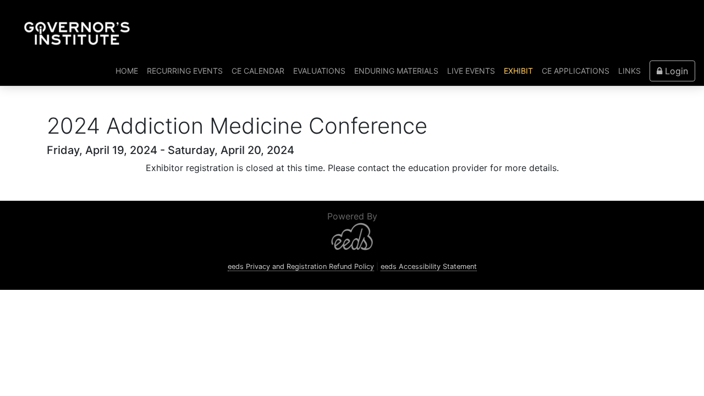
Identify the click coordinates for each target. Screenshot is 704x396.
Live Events (471, 70)
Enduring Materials (396, 70)
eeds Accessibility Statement (429, 266)
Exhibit (518, 70)
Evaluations (319, 70)
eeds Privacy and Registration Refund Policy (301, 266)
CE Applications (575, 70)
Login (675, 70)
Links (629, 70)
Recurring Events (185, 70)
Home (129, 70)
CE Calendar (258, 70)
